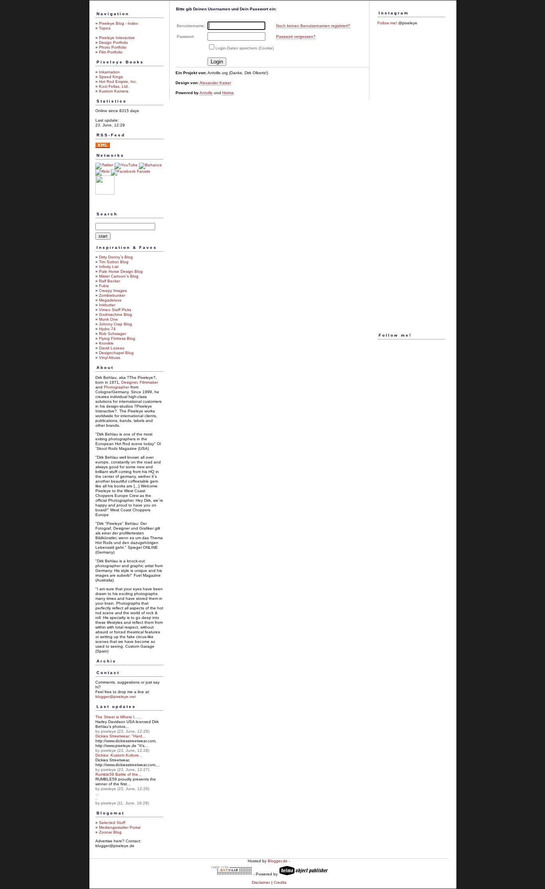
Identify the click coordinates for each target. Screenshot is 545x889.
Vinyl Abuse (109, 357)
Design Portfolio (113, 42)
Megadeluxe (110, 300)
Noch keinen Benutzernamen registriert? (313, 26)
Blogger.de (278, 861)
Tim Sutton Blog (113, 262)
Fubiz (104, 286)
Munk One (108, 319)
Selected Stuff (112, 822)
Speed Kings (111, 77)
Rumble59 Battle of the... (118, 774)
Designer (129, 382)
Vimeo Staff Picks (115, 310)
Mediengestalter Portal (119, 827)
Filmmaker (149, 382)
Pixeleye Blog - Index (118, 23)
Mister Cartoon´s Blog (118, 276)
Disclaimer (261, 882)
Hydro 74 (107, 329)
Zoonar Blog (110, 832)
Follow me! (387, 23)
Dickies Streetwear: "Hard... (120, 736)
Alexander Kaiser (215, 83)
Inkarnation (109, 72)
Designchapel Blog (116, 353)
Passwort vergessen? (296, 36)
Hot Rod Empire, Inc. (118, 81)
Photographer (116, 387)
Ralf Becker (109, 281)
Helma (228, 93)
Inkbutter (107, 305)
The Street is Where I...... (118, 717)
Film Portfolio (110, 52)
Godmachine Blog (115, 314)
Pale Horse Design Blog (121, 271)
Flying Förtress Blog (117, 338)
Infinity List (108, 266)
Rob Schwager (112, 333)
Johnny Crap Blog (115, 324)
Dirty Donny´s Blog (116, 257)
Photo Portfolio (112, 47)
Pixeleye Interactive (117, 37)
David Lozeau (111, 348)
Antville (206, 93)
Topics (105, 28)
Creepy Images (113, 290)
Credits (280, 882)
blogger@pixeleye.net (115, 696)
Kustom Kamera (113, 91)
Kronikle (106, 343)
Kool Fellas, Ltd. (114, 86)
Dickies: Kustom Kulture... (118, 755)
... (97, 793)
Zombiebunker (112, 295)
